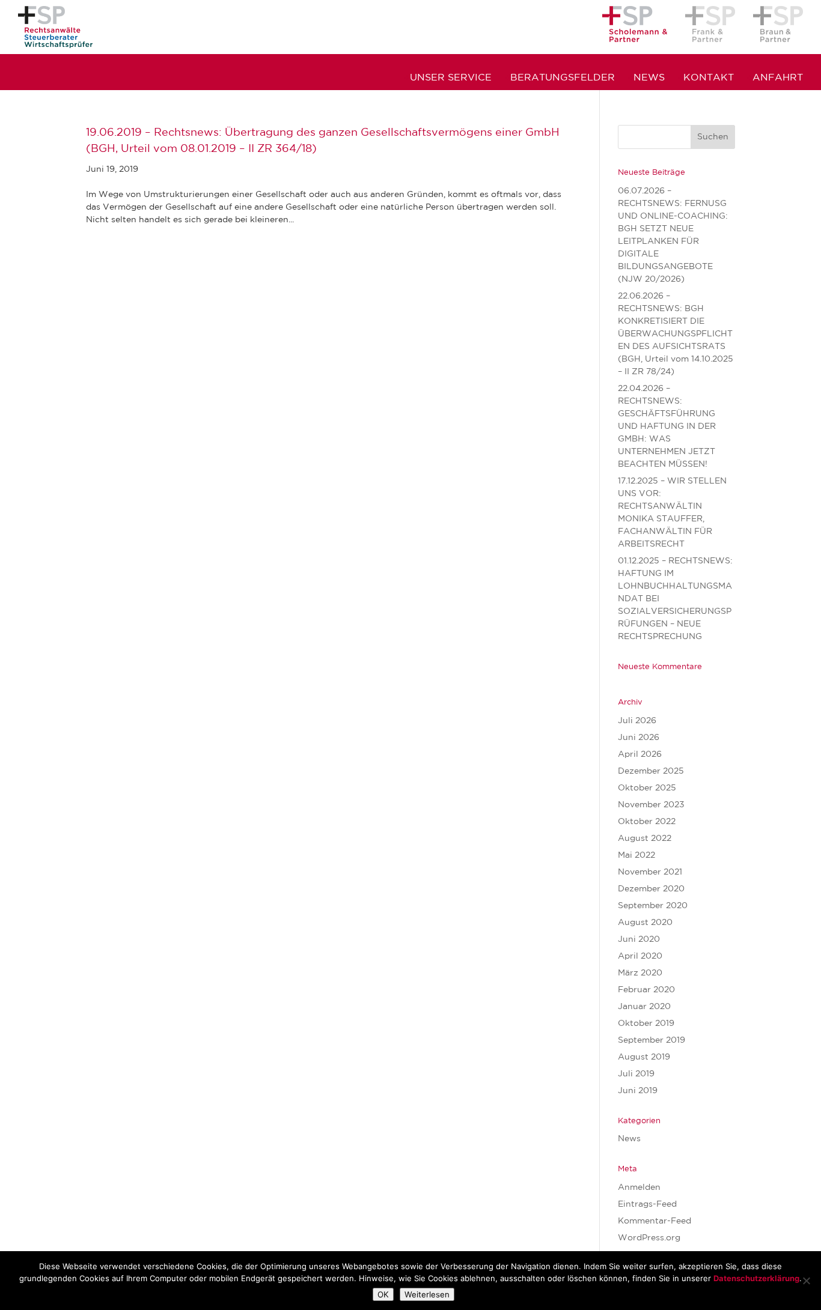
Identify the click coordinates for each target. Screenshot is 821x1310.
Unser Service (451, 78)
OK (383, 1294)
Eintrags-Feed (647, 1204)
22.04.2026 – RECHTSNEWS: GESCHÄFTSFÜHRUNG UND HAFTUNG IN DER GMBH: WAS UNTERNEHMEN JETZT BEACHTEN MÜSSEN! (667, 426)
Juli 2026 (637, 720)
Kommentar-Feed (654, 1221)
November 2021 (650, 872)
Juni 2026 (638, 737)
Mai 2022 (636, 855)
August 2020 (645, 922)
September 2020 (653, 905)
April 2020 (640, 956)
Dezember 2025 (651, 771)
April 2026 (640, 754)
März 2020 (640, 973)
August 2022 (644, 838)
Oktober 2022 (647, 821)
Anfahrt (777, 78)
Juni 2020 (639, 939)
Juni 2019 (638, 1090)
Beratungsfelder (562, 78)
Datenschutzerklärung (756, 1278)
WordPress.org (649, 1238)
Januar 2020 (644, 1006)
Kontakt (708, 78)
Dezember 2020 (651, 889)
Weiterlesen (427, 1294)
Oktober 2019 (646, 1023)
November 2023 (651, 804)
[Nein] (806, 1281)
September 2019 (651, 1040)
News (649, 78)
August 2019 (644, 1057)
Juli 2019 (636, 1074)
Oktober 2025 (647, 788)
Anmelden (639, 1187)
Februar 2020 (646, 989)
